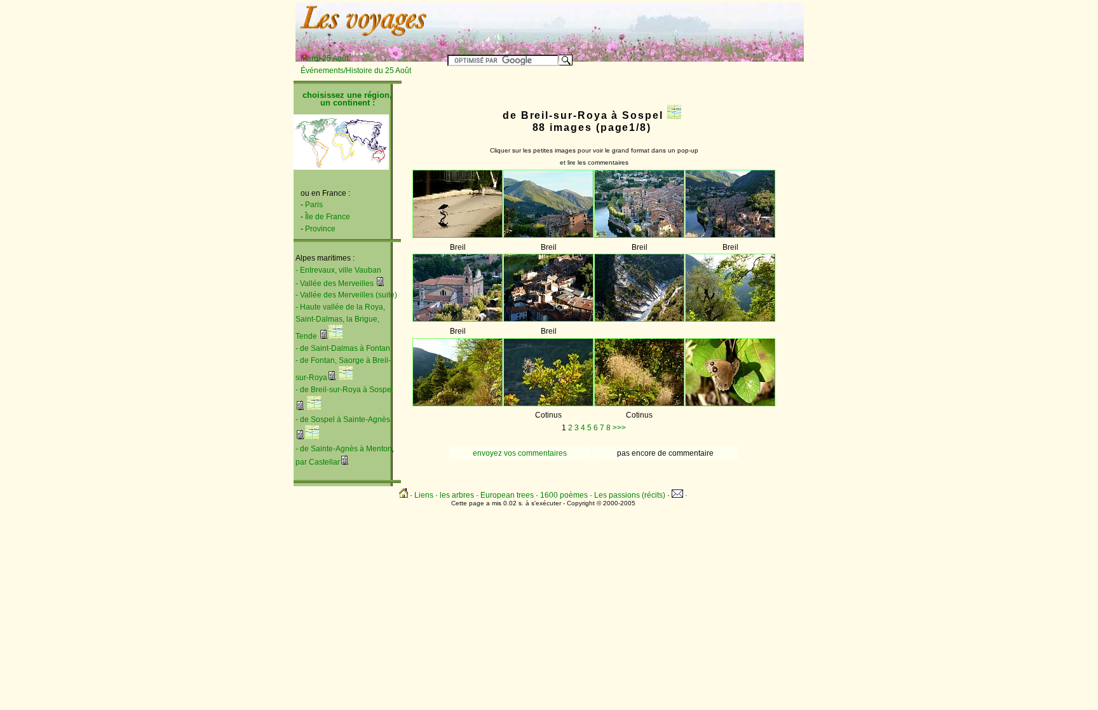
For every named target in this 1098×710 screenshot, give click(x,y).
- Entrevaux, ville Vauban (338, 270)
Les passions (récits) (629, 495)
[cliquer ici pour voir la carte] (335, 336)
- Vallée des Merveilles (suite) (346, 294)
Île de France (327, 216)
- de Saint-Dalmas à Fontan (342, 348)
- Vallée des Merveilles (334, 283)
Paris (314, 204)
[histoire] (380, 283)
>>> (619, 427)
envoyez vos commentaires (520, 453)
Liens (423, 495)
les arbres (457, 495)
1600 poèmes (564, 495)
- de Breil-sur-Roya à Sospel (344, 389)
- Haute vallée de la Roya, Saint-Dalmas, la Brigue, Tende (340, 322)
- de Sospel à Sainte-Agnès (342, 419)
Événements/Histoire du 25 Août (356, 70)
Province (320, 228)
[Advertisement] (645, 23)
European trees (507, 495)
